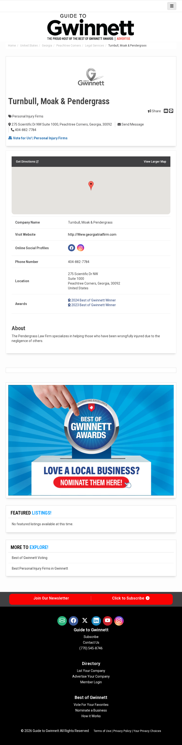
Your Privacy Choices (147, 731)
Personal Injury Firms (27, 116)
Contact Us (91, 642)
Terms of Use (102, 731)
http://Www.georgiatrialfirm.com (92, 234)
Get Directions (26, 161)
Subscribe (91, 637)
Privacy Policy (122, 731)
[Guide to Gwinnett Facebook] (73, 621)
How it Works (91, 716)
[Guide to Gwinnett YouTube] (107, 621)
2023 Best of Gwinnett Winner (93, 305)
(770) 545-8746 (91, 648)
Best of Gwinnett (91, 697)
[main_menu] (171, 6)
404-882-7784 (25, 130)
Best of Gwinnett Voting (29, 558)
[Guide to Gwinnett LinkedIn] (96, 621)
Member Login (91, 682)
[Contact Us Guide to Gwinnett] (62, 621)
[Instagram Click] (80, 247)
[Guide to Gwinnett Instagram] (119, 621)
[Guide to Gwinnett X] (85, 621)
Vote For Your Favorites (91, 705)
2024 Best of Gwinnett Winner (93, 300)
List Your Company (91, 671)
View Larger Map (155, 161)
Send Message (132, 124)
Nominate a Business (91, 710)
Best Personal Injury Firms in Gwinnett (40, 568)
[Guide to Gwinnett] (91, 27)
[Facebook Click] (71, 247)
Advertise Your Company (91, 676)
